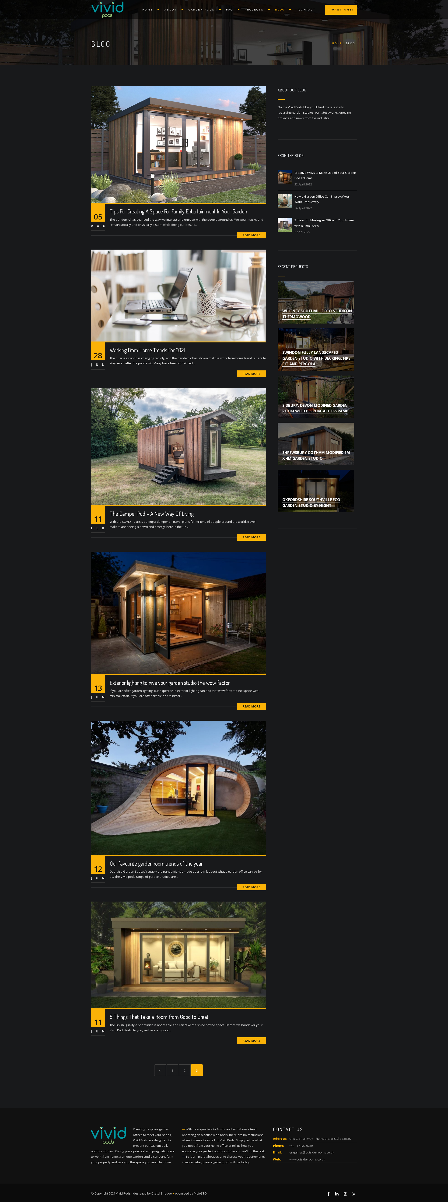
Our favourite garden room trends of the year (156, 863)
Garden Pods (201, 9)
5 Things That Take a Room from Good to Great (159, 1016)
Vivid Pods (123, 1193)
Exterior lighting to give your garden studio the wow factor (170, 682)
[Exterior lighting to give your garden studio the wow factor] (178, 612)
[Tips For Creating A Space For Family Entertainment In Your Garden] (178, 144)
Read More (251, 235)
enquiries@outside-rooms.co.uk (311, 1152)
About (170, 9)
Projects (254, 9)
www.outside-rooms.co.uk (307, 1159)
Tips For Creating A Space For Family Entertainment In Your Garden (178, 211)
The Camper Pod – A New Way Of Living (152, 513)
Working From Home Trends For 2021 (147, 350)
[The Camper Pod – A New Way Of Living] (178, 446)
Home (147, 9)
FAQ (229, 9)
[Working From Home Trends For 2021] (178, 295)
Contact (307, 9)
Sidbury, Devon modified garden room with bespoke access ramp (315, 408)
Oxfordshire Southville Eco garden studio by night (311, 502)
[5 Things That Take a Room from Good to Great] (178, 954)
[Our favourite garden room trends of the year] (178, 787)
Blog (280, 9)
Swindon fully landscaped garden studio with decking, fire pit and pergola (316, 358)
